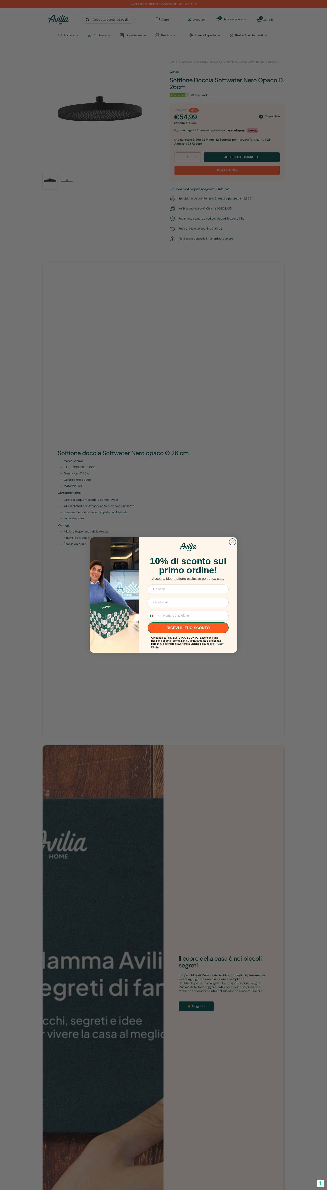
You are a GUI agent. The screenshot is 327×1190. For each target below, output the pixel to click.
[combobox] (154, 615)
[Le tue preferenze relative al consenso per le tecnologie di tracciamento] (320, 1183)
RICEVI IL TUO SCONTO (188, 628)
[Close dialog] (232, 542)
